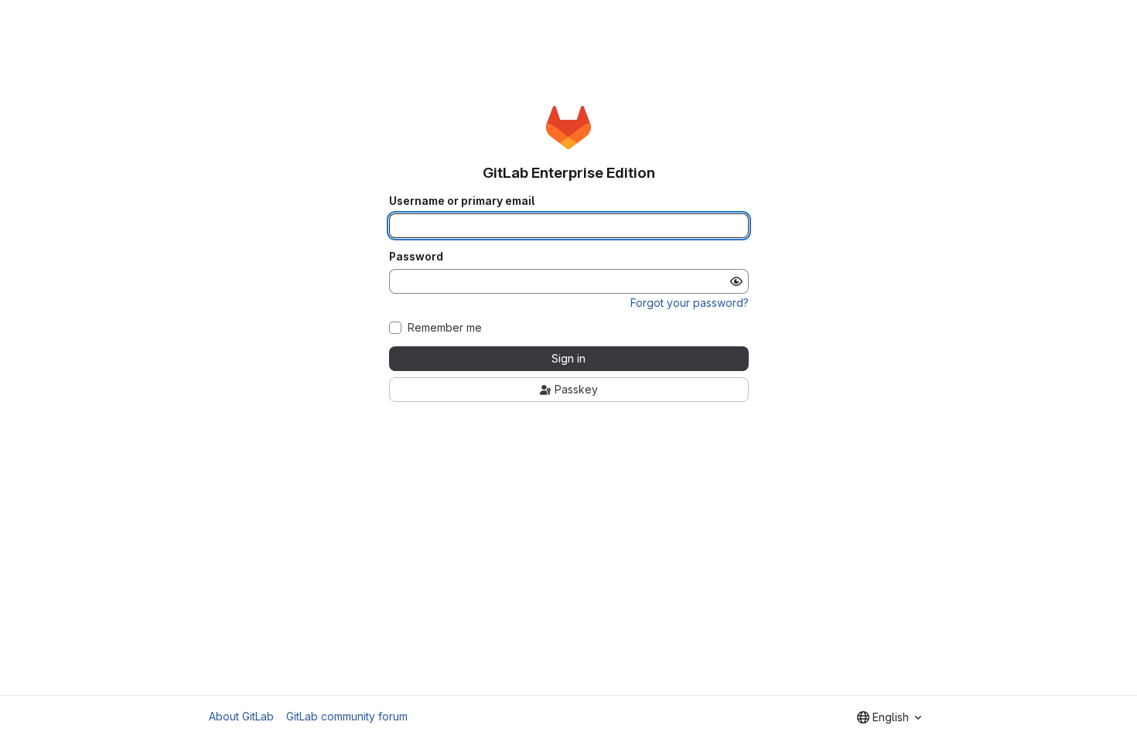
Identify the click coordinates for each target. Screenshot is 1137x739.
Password (416, 256)
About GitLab (241, 716)
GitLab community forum (347, 716)
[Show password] (736, 281)
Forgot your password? (689, 302)
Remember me (445, 328)
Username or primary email (461, 201)
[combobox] (889, 717)
